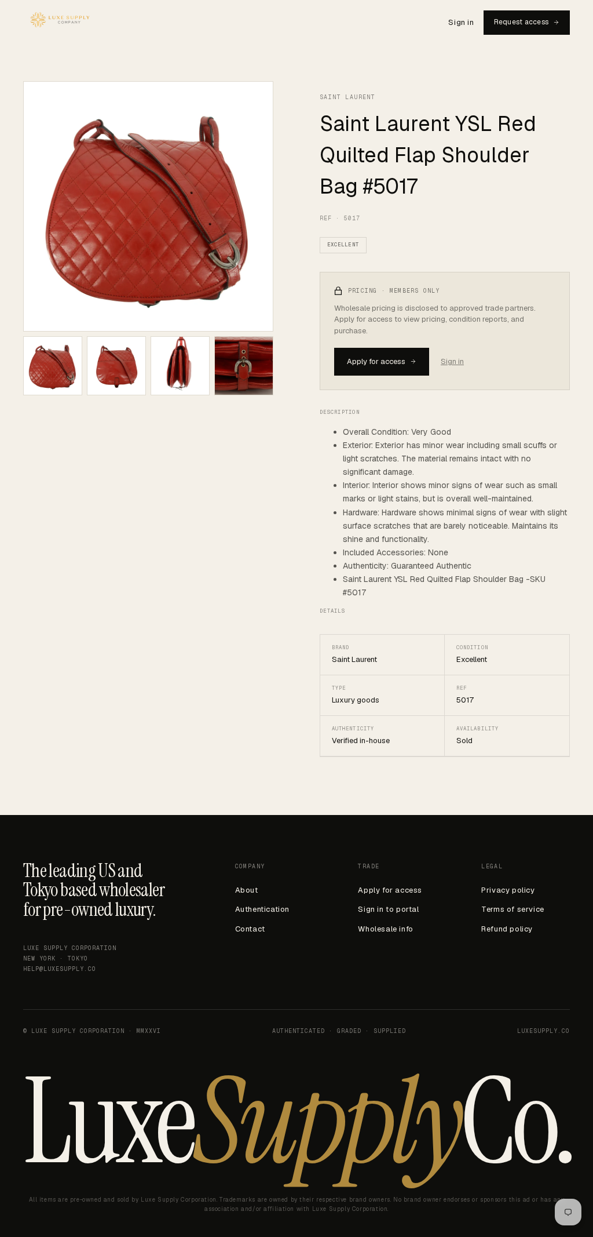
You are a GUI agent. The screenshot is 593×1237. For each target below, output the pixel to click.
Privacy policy (508, 890)
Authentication (262, 909)
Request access (521, 22)
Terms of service (512, 909)
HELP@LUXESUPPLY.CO (59, 969)
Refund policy (507, 929)
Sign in (461, 22)
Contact (250, 929)
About (246, 890)
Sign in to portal (388, 909)
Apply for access (376, 361)
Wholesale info (385, 929)
